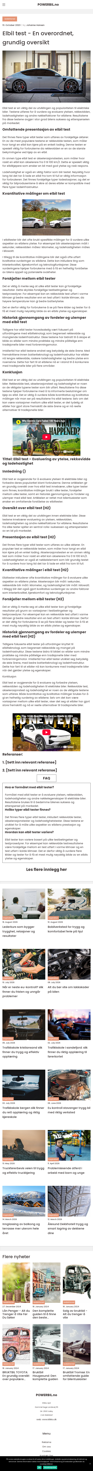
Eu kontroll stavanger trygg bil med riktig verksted (69, 1110)
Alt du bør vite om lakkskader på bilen (68, 989)
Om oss (46, 1446)
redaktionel (9, 19)
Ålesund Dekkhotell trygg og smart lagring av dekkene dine (68, 1228)
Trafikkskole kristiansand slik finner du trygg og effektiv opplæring (22, 1052)
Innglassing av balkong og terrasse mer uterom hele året (21, 1228)
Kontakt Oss (46, 1455)
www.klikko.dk (49, 1419)
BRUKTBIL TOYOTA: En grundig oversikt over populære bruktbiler (15, 1376)
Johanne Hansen (35, 25)
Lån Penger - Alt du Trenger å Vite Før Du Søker (16, 1314)
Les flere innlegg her (46, 869)
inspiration (8, 918)
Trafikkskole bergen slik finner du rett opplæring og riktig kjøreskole (23, 1112)
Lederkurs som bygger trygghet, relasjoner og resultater (18, 931)
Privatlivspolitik (50, 1467)
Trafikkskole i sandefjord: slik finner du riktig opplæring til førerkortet (68, 1052)
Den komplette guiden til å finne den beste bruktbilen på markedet (44, 1314)
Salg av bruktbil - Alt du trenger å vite (75, 1314)
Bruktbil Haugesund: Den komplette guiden (45, 1376)
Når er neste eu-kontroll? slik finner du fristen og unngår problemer (22, 991)
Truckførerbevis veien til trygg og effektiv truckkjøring (23, 1170)
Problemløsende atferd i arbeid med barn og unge (66, 1170)
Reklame (46, 1442)
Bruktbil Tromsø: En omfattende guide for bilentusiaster (76, 1376)
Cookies (46, 1451)
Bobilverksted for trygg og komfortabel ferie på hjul (66, 929)
